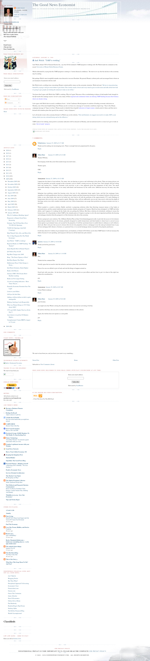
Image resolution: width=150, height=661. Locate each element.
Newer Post (36, 360)
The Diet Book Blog (12, 553)
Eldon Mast (41, 155)
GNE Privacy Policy (97, 651)
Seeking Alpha (12, 608)
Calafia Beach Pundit (12, 417)
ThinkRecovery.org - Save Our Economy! (15, 496)
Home (76, 360)
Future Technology (12, 438)
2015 (7, 162)
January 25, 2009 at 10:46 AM (52, 242)
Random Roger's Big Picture (16, 606)
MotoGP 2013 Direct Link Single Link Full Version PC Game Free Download (17, 519)
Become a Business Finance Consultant (14, 409)
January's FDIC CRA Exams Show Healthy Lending (17, 275)
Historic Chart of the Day (12, 426)
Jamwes (40, 242)
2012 (7, 170)
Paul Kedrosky (12, 603)
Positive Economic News (13, 470)
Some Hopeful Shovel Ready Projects (18, 249)
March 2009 (11, 207)
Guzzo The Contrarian (14, 593)
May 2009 (11, 201)
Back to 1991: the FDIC (12, 430)
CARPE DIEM (10, 424)
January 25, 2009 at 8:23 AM (56, 155)
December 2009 (12, 181)
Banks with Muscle (13, 271)
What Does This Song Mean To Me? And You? (17, 563)
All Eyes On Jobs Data (13, 294)
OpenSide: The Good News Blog (16, 460)
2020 (7, 150)
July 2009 (11, 196)
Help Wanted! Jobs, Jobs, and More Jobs (19, 233)
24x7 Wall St (12, 576)
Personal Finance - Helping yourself (17, 463)
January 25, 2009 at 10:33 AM (55, 178)
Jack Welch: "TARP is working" (47, 60)
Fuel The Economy (12, 524)
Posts (8, 99)
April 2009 (11, 204)
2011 (7, 173)
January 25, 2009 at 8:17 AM (55, 143)
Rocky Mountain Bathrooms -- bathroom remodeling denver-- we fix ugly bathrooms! (17, 542)
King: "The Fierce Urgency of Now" (17, 257)
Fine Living (9, 516)
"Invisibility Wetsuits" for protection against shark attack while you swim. (17, 440)
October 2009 (12, 187)
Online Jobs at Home (14, 601)
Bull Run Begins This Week (15, 260)
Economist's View (13, 586)
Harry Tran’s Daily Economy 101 (16, 452)
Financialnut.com (13, 588)
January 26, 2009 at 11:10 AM (57, 253)
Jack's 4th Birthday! (11, 535)
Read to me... (10, 534)
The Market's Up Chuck (13, 476)
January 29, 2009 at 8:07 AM (54, 287)
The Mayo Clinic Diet (11, 554)
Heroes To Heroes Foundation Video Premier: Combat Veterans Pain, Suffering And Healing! (17, 490)
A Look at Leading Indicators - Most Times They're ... (18, 282)
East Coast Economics (13, 428)
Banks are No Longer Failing (15, 279)
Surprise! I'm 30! (10, 548)
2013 (7, 167)
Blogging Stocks (13, 578)
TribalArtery (42, 143)
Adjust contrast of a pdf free (13, 415)
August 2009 (12, 193)
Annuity (8, 513)
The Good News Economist (54, 4)
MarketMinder (10, 458)
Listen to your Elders (13, 291)
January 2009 (12, 213)
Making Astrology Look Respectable (18, 302)
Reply (39, 149)
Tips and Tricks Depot (13, 500)
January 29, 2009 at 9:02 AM (56, 299)
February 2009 (12, 210)
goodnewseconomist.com (11, 22)
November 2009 (13, 184)
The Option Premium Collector (15, 480)
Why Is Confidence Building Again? (18, 215)
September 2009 (13, 190)
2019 (7, 153)
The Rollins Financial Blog (16, 611)
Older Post (116, 360)
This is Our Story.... (12, 559)
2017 (7, 156)
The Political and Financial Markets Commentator (17, 486)
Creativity (8, 529)
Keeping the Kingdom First (14, 455)
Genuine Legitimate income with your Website (17, 445)
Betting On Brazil (11, 413)
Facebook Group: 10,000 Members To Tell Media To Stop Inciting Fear (17, 434)
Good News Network (12, 449)
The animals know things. (14, 546)
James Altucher (12, 596)
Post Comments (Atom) (47, 364)
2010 (7, 176)
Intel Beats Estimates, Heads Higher (17, 268)
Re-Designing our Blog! (12, 477)
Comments (9, 103)
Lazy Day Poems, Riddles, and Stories (17, 527)
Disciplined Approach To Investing (18, 583)
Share (5, 111)
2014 (7, 165)
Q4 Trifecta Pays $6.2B (14, 251)
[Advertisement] (51, 37)
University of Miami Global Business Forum (50, 67)
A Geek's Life (10, 510)
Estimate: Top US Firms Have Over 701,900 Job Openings (17, 224)
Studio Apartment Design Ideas (14, 482)
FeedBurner (79, 385)
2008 (7, 326)
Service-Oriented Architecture (15, 473)
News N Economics (13, 598)
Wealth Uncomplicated (15, 613)
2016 (7, 159)
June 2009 (11, 198)
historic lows (17, 639)
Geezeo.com (11, 591)
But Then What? (13, 581)
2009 (7, 179)
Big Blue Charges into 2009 (15, 254)
